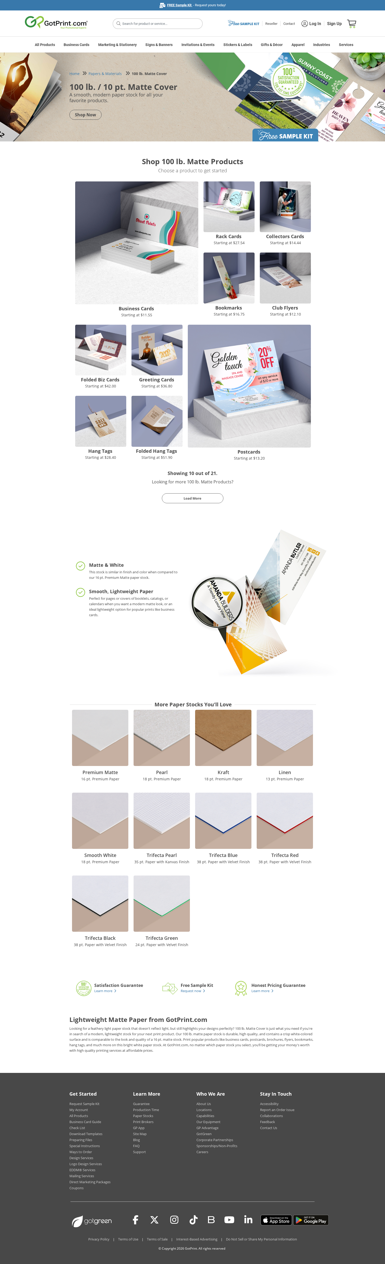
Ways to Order (80, 1151)
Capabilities (205, 1115)
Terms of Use (128, 1239)
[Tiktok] (193, 1220)
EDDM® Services (82, 1170)
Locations (204, 1109)
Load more (192, 498)
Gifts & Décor (272, 45)
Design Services (81, 1158)
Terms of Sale (157, 1239)
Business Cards (76, 45)
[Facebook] (135, 1220)
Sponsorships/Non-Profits (216, 1145)
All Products (45, 45)
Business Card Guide (85, 1121)
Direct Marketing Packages (90, 1182)
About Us (203, 1103)
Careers (202, 1151)
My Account (78, 1109)
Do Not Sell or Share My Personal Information (261, 1239)
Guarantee (141, 1103)
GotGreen (204, 1133)
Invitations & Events (198, 45)
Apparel (298, 45)
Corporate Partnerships (214, 1139)
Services (346, 45)
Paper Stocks (143, 1115)
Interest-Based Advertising (196, 1239)
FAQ (136, 1145)
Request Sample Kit (84, 1103)
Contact (289, 24)
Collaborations (271, 1115)
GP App (139, 1127)
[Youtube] (229, 1220)
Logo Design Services (85, 1164)
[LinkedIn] (248, 1220)
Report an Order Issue (277, 1109)
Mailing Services (81, 1176)
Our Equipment (208, 1121)
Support (139, 1151)
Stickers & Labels (237, 45)
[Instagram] (174, 1220)
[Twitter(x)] (154, 1220)
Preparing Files (80, 1139)
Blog (136, 1139)
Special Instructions (84, 1145)
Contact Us (268, 1127)
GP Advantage (207, 1127)
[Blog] (211, 1219)
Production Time (146, 1109)
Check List (77, 1127)
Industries (321, 45)
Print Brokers (143, 1121)
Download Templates (85, 1133)
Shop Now (85, 115)
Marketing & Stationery (117, 45)
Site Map (140, 1133)
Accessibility (269, 1103)
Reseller (271, 24)
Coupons (76, 1188)
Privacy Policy (98, 1239)
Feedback (267, 1121)
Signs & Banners (159, 45)
